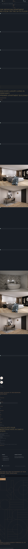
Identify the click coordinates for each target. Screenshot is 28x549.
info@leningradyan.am (6, 458)
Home (2, 3)
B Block (5, 3)
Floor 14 (7, 3)
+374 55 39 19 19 (5, 456)
